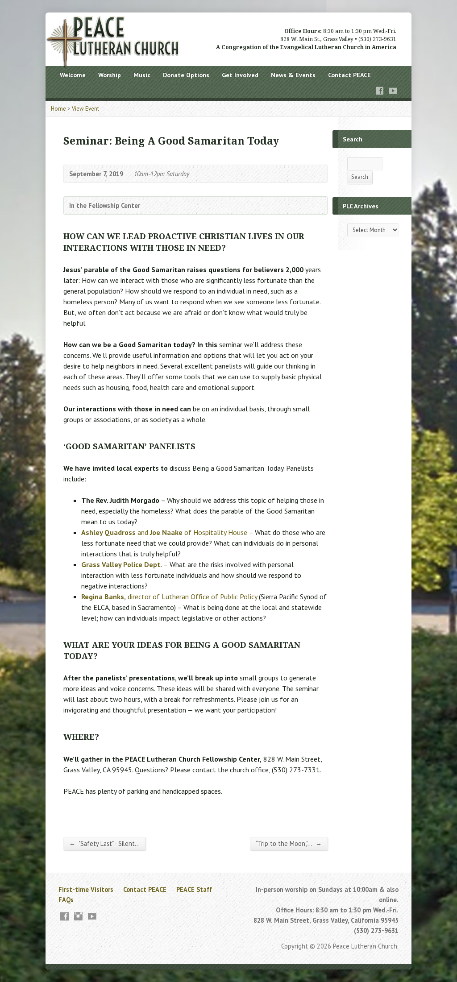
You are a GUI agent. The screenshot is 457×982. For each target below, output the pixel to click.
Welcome (73, 75)
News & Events (293, 75)
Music (141, 75)
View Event (85, 108)
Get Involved (240, 75)
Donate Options (186, 75)
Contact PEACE (349, 75)
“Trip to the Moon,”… (289, 843)
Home (58, 108)
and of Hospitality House (164, 532)
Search (359, 177)
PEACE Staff (194, 889)
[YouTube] (393, 91)
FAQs (66, 899)
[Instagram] (78, 916)
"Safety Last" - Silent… (104, 843)
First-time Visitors (85, 889)
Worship (109, 75)
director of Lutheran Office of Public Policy (169, 596)
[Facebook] (380, 91)
